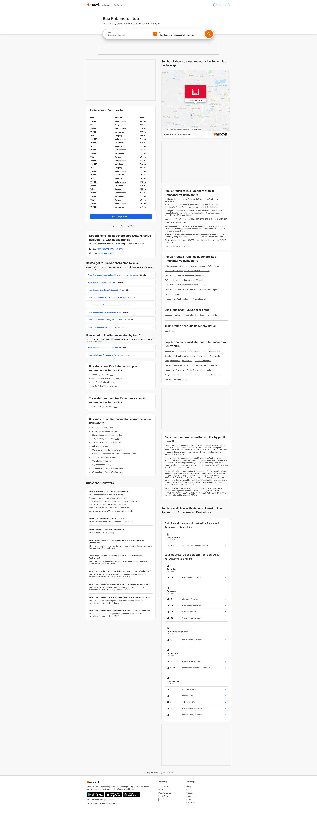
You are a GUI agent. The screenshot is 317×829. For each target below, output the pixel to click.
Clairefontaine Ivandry (173, 356)
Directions (190, 803)
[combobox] (129, 35)
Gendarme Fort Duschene (192, 375)
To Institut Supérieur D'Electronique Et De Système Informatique (191, 290)
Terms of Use (92, 803)
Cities (188, 799)
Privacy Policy (103, 803)
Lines (188, 786)
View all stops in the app (121, 217)
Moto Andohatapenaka (184, 315)
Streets (189, 793)
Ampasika (169, 315)
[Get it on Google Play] (95, 794)
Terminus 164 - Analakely (175, 365)
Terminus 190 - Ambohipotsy (209, 356)
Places (189, 790)
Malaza (210, 370)
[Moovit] (93, 4)
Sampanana (169, 351)
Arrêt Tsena (181, 351)
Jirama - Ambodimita (203, 361)
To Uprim (177, 294)
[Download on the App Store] (113, 794)
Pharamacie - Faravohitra (175, 370)
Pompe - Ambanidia (172, 375)
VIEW (111, 375)
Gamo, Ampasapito (172, 361)
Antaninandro (189, 356)
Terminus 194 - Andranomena (177, 380)
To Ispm (168, 294)
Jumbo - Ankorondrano (197, 351)
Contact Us (114, 803)
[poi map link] (195, 104)
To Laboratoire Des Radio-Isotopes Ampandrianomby (186, 299)
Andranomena (214, 351)
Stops (188, 796)
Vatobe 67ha (187, 361)
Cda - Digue (199, 315)
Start (109, 32)
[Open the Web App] (131, 794)
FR (161, 800)
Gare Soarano (170, 331)
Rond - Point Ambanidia (196, 365)
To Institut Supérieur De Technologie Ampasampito (185, 275)
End (160, 32)
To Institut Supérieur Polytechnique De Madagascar (185, 285)
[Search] (209, 34)
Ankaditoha (212, 365)
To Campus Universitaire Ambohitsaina (180, 266)
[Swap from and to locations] (155, 34)
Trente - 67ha (211, 315)
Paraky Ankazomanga (196, 370)
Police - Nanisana (212, 375)
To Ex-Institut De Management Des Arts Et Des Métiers (187, 271)
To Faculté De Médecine (208, 266)
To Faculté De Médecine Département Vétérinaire (185, 280)
